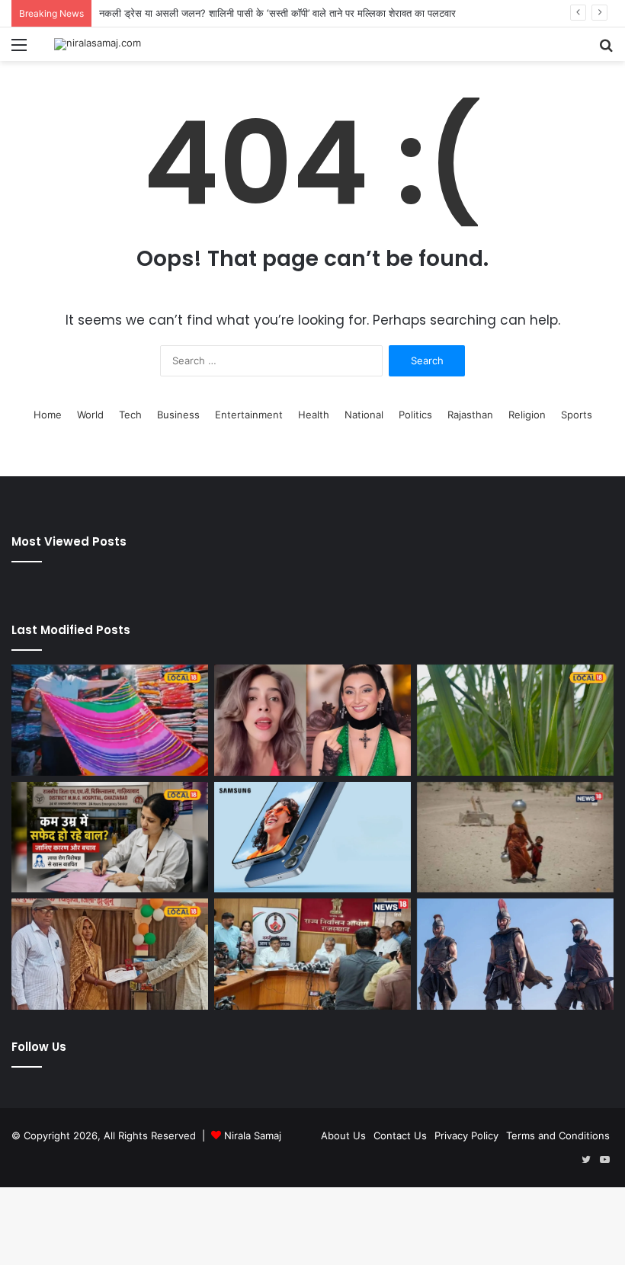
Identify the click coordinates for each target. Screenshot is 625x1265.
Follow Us (38, 1047)
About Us (343, 1135)
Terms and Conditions (558, 1135)
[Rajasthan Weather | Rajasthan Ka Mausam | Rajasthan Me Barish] (515, 837)
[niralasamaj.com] (97, 44)
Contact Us (400, 1135)
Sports (576, 414)
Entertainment (249, 414)
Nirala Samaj (252, 1135)
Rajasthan (470, 414)
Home (48, 414)
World (90, 414)
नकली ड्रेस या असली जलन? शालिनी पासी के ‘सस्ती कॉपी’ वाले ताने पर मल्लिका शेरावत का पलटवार (277, 13)
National (364, 414)
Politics (415, 414)
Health (313, 414)
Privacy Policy (466, 1135)
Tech (130, 414)
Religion (527, 414)
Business (178, 414)
